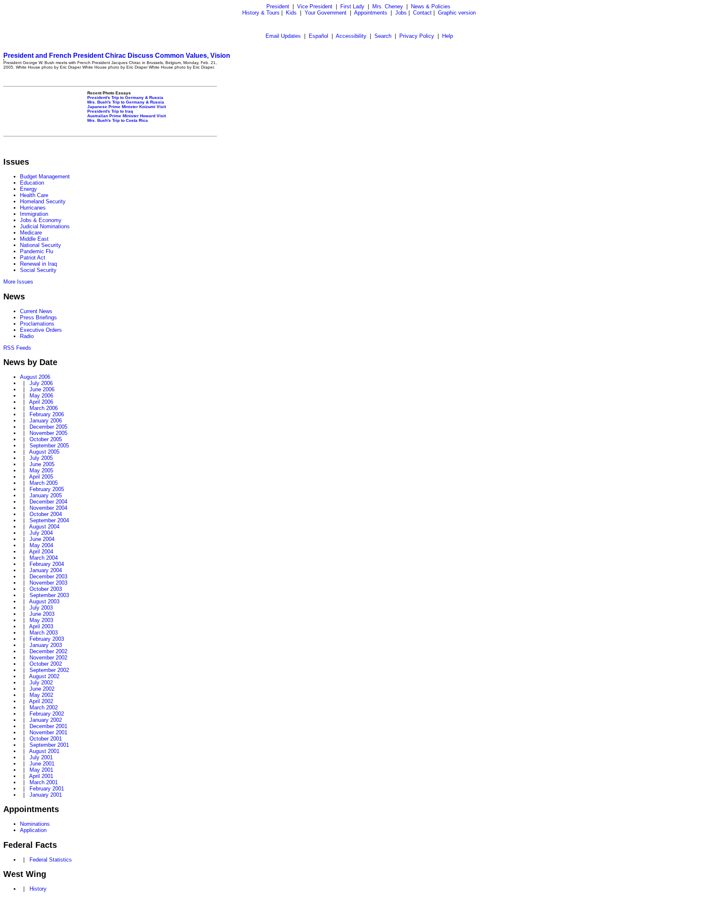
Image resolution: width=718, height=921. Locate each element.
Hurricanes (33, 208)
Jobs (401, 13)
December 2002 (48, 651)
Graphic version (457, 13)
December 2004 (48, 502)
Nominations (35, 824)
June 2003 (42, 614)
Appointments (370, 13)
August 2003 (44, 601)
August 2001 (44, 751)
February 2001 (47, 788)
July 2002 (41, 682)
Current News (36, 311)
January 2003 (46, 645)
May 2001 (41, 770)
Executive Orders (41, 330)
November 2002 (48, 657)
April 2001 (41, 776)
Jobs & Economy (40, 220)
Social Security (38, 270)
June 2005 (42, 464)
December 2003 (48, 576)
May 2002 (41, 695)
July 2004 (41, 533)
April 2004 (41, 551)
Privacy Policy (416, 36)
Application (33, 830)
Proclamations (37, 324)
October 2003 (46, 589)
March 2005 (44, 483)
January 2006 (46, 420)
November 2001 (48, 732)
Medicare (31, 233)
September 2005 (49, 445)
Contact (422, 13)
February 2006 (47, 414)
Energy (28, 189)
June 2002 (42, 689)
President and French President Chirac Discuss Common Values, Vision (116, 55)
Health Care (34, 195)
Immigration (34, 214)
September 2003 (49, 595)
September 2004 (49, 520)
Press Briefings (38, 317)
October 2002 (46, 664)
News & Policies (430, 6)
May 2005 (41, 470)
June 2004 (42, 539)
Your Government (326, 13)
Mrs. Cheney (387, 6)
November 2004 (48, 508)
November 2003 (48, 583)
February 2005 (47, 489)
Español (318, 36)
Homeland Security (43, 201)
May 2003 (41, 620)
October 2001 (46, 739)
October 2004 (46, 514)
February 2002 (47, 714)
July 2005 (41, 458)
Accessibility (351, 36)
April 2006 (41, 402)
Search (382, 36)
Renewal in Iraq (38, 264)
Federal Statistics (51, 860)
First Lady (352, 6)
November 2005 (48, 433)
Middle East (34, 239)
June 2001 (42, 764)
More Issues (18, 282)
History (38, 889)
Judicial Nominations (45, 226)
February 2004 (47, 564)
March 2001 (44, 782)
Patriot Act (32, 257)
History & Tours (261, 13)
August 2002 (44, 676)
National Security (40, 245)
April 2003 (41, 626)
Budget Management (45, 176)
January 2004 (46, 570)
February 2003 (47, 639)
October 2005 (46, 439)
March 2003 (44, 633)
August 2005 (44, 452)
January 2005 (46, 495)
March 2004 (44, 558)
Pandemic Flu (36, 251)
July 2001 (41, 757)
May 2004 (41, 545)
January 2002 (46, 720)
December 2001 (48, 726)
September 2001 (49, 745)
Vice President (314, 6)
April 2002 (41, 701)
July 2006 (41, 383)
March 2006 (44, 408)
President (277, 6)
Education (32, 183)
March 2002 (44, 707)
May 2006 (41, 396)
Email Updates (283, 36)
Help (447, 36)
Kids (291, 13)
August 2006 (35, 377)
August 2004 (44, 526)
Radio (27, 336)
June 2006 (42, 389)
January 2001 (46, 795)
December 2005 (48, 427)
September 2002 (49, 670)
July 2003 (41, 608)
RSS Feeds (17, 348)
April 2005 (41, 477)
